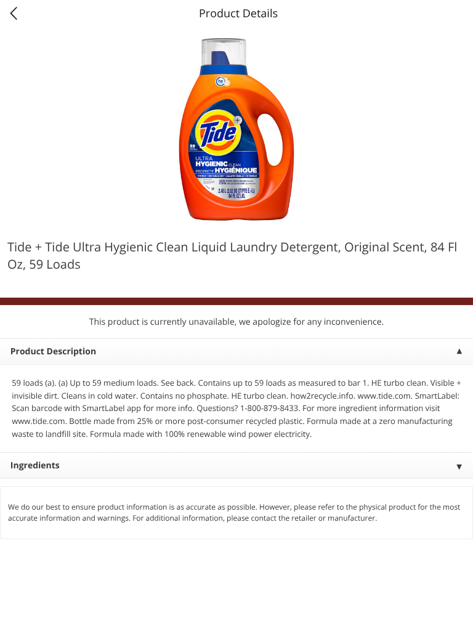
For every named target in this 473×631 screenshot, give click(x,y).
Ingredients (35, 465)
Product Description (53, 351)
